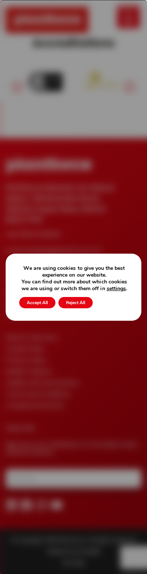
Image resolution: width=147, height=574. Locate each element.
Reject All (75, 303)
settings (116, 288)
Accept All (37, 303)
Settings (111, 303)
